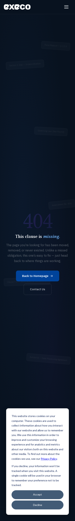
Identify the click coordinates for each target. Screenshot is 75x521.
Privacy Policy (49, 458)
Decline (37, 505)
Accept (37, 494)
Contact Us (37, 289)
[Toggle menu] (67, 7)
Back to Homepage (35, 276)
